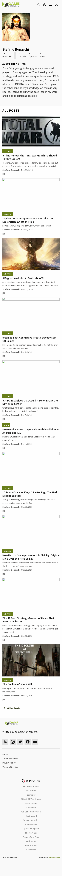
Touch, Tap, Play (31, 837)
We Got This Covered (31, 811)
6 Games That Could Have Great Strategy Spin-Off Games (29, 339)
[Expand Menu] (51, 5)
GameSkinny (31, 824)
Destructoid (31, 816)
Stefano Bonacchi (11, 170)
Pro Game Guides (31, 786)
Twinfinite (31, 790)
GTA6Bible (31, 849)
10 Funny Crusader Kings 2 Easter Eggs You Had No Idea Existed (29, 494)
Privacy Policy (8, 762)
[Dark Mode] (45, 5)
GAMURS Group (54, 857)
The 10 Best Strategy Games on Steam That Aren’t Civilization (28, 619)
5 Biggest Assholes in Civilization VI (23, 278)
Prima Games (31, 803)
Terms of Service (10, 758)
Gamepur (31, 794)
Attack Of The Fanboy (31, 799)
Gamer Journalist (31, 820)
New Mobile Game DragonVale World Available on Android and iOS (30, 431)
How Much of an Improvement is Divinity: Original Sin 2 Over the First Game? (31, 557)
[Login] (57, 5)
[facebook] (28, 742)
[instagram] (13, 742)
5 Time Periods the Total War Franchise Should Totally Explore (29, 157)
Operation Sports (31, 828)
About (5, 754)
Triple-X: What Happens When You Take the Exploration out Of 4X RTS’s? (27, 220)
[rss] (5, 742)
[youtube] (35, 742)
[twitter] (20, 742)
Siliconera (31, 807)
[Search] (39, 5)
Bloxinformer (31, 845)
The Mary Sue (31, 832)
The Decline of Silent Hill (17, 684)
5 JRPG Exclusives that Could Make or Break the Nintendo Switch (30, 402)
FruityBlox (31, 841)
